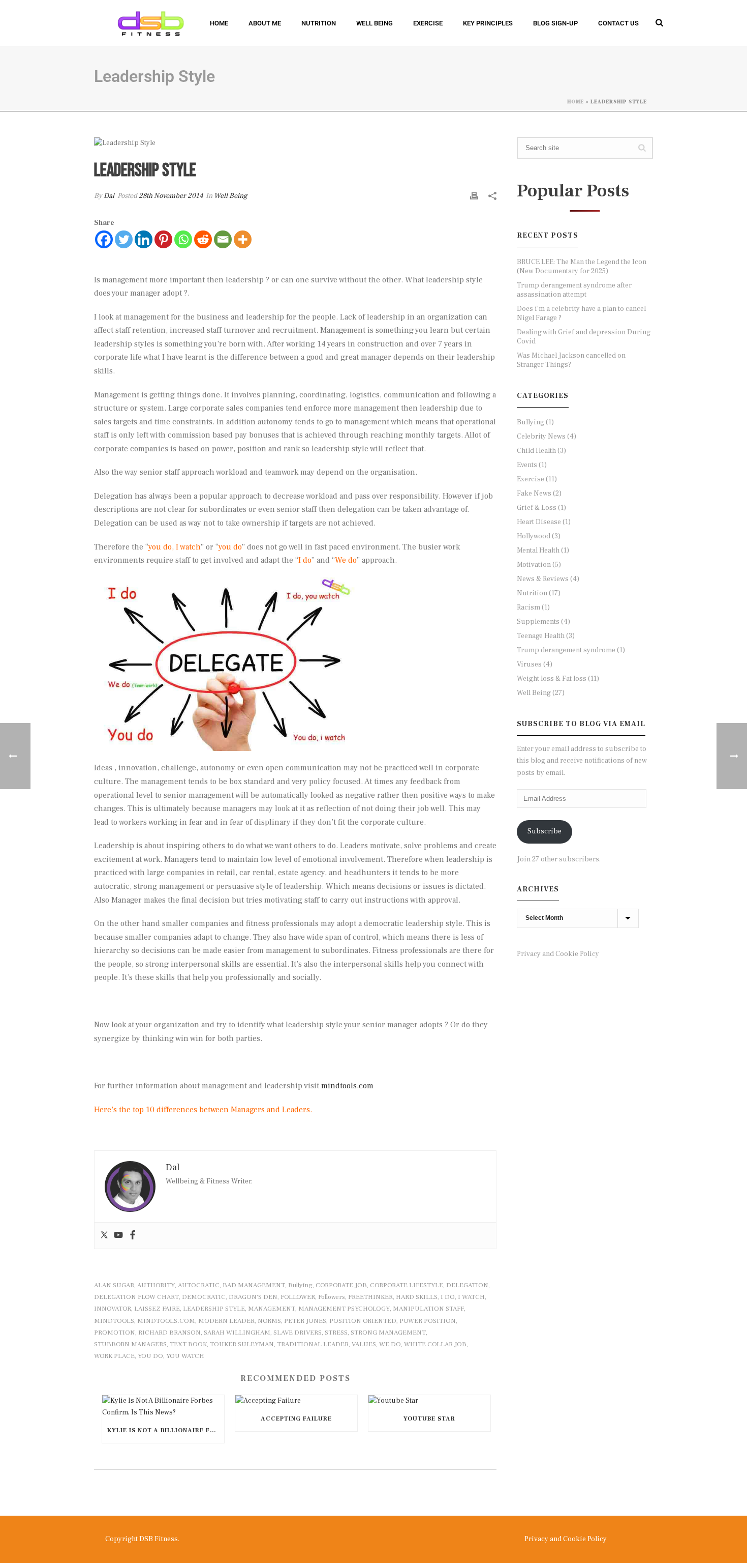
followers (331, 1297)
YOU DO (150, 1356)
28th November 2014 (171, 195)
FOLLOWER (298, 1297)
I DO (448, 1297)
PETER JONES (305, 1321)
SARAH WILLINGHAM (237, 1332)
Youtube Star (429, 1419)
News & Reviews (543, 579)
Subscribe (544, 831)
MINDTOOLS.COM (166, 1321)
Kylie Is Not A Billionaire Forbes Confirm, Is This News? (165, 1430)
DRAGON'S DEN (253, 1297)
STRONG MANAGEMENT (388, 1332)
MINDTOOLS (114, 1321)
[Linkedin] (143, 239)
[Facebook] (104, 239)
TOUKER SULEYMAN (242, 1344)
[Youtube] (118, 1235)
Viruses (529, 664)
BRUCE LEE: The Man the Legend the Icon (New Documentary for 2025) (581, 266)
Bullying (530, 422)
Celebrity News (541, 436)
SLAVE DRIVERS (297, 1332)
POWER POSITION (427, 1321)
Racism (528, 607)
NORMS (269, 1321)
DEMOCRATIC (204, 1297)
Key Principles (488, 23)
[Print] (474, 196)
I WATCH (471, 1297)
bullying (300, 1285)
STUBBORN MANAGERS (130, 1344)
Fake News (534, 493)
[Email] (223, 239)
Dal (109, 195)
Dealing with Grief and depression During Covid (583, 337)
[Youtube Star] (429, 1401)
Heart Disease (539, 522)
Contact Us (618, 23)
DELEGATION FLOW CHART (136, 1297)
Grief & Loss (536, 507)
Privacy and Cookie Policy (558, 954)
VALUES (364, 1344)
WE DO (390, 1344)
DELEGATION (467, 1285)
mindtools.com (347, 1086)
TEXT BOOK (188, 1344)
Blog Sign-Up (555, 23)
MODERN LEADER (226, 1321)
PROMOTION (114, 1332)
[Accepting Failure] (296, 1401)
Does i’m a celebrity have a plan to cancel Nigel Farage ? (581, 313)
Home (219, 23)
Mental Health (538, 550)
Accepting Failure (296, 1419)
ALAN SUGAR (114, 1285)
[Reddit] (203, 239)
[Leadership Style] (295, 143)
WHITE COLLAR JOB (435, 1344)
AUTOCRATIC (199, 1285)
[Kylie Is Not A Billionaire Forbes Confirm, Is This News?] (163, 1407)
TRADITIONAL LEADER (313, 1344)
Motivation (534, 564)
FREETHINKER (370, 1297)
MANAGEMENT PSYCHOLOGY (344, 1309)
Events (527, 465)
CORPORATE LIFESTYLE (406, 1285)
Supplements (538, 621)
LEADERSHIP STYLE (214, 1309)
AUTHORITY (156, 1285)
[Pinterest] (163, 239)
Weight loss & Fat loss (551, 678)
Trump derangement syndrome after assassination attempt (574, 290)
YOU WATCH (185, 1356)
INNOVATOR (112, 1309)
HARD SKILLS (417, 1297)
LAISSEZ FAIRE (157, 1309)
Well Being (374, 23)
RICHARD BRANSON (169, 1332)
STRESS (336, 1332)
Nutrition (318, 23)
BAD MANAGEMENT (254, 1285)
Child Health (536, 450)
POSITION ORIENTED (362, 1321)
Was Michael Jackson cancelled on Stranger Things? (571, 360)
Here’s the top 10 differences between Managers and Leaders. (204, 1110)
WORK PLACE (114, 1356)
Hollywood (533, 536)
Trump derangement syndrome (566, 650)
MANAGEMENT (271, 1309)
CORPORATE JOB (341, 1285)
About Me (264, 23)
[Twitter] (124, 239)
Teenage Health (541, 636)
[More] (243, 239)
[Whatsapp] (183, 239)
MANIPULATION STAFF (428, 1309)
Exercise (428, 23)
